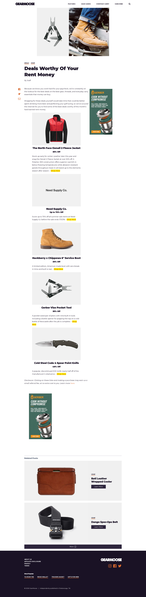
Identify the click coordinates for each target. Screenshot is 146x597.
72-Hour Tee (29, 577)
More (72, 547)
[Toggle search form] (129, 4)
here (73, 383)
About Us (28, 559)
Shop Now (55, 171)
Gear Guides (86, 4)
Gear (33, 63)
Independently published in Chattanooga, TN (55, 588)
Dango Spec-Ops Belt (104, 522)
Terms (26, 566)
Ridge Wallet (42, 577)
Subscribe (119, 4)
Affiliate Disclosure (32, 561)
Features (71, 4)
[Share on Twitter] (19, 94)
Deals (26, 63)
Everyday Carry (102, 4)
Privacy (27, 563)
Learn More (100, 487)
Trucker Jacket (58, 577)
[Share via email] (19, 98)
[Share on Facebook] (19, 89)
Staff (29, 80)
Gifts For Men (73, 577)
